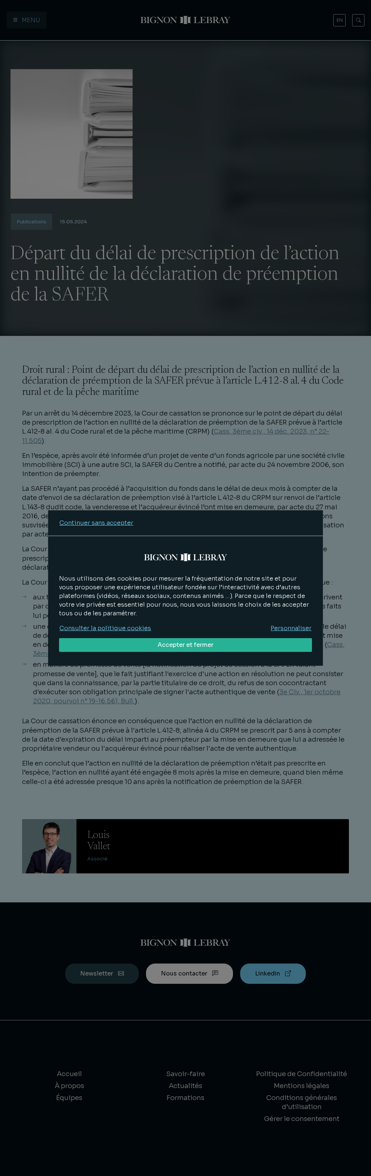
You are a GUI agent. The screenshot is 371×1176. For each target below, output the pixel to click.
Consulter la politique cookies (105, 628)
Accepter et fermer (185, 645)
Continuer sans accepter (96, 523)
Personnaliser (291, 628)
